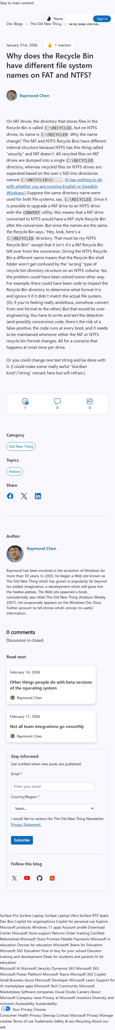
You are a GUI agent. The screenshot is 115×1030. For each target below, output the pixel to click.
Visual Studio (65, 991)
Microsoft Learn (82, 980)
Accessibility (24, 1003)
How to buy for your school (63, 950)
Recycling (83, 1021)
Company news (29, 997)
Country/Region (25, 796)
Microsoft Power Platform (21, 974)
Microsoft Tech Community (56, 985)
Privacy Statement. (26, 824)
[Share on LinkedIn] (38, 496)
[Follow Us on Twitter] (14, 879)
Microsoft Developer (51, 980)
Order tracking (78, 933)
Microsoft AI (10, 968)
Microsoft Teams (56, 974)
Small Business (12, 980)
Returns (58, 933)
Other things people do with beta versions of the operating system (51, 685)
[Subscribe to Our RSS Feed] (52, 879)
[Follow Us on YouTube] (27, 879)
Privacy (93, 1015)
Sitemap (48, 1015)
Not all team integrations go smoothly (47, 726)
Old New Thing (21, 446)
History (15, 471)
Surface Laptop (32, 915)
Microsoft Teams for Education (77, 944)
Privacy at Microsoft (59, 997)
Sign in (102, 18)
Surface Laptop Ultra (61, 915)
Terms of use (23, 1021)
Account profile (74, 927)
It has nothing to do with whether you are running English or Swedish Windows (54, 186)
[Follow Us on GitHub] (40, 879)
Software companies (37, 991)
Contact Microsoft (71, 1015)
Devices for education (34, 944)
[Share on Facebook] (10, 496)
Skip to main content (17, 2)
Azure (29, 980)
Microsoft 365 (87, 968)
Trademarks (43, 1021)
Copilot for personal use (75, 921)
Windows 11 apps (46, 927)
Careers (83, 991)
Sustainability (46, 1003)
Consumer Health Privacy (20, 1015)
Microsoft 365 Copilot (88, 974)
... (98, 23)
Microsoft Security (36, 968)
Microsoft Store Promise (40, 938)
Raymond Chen (34, 95)
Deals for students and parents (68, 956)
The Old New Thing (46, 23)
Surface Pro (9, 915)
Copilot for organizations (34, 921)
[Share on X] (24, 496)
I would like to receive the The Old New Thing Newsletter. (57, 821)
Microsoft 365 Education (20, 950)
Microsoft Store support (31, 933)
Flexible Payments (75, 938)
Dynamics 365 (63, 968)
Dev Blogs (14, 23)
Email (16, 773)
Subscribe (22, 839)
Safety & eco (64, 1021)
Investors (83, 997)
